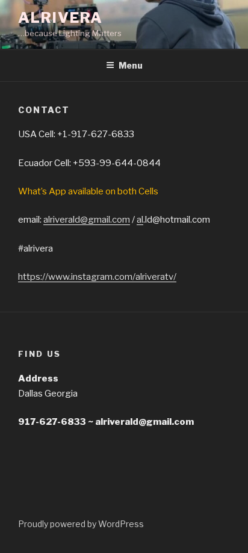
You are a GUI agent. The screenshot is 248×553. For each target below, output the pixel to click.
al (140, 219)
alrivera (60, 17)
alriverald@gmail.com (86, 219)
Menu (131, 65)
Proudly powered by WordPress (81, 524)
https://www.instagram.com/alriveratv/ (97, 276)
